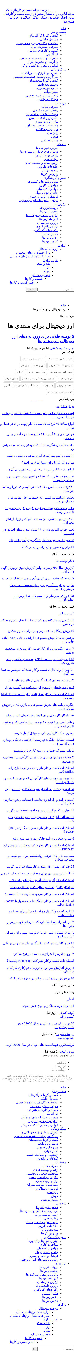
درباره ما (60, 1066)
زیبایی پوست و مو (46, 155)
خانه (63, 28)
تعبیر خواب (51, 91)
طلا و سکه (43, 263)
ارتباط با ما (59, 1069)
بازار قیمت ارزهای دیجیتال (33, 252)
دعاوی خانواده (11, 378)
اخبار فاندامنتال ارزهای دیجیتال (30, 256)
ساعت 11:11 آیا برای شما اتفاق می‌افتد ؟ (47, 462)
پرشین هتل (25, 365)
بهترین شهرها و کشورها (43, 181)
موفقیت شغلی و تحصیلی (42, 114)
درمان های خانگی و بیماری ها (39, 151)
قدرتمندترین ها (48, 219)
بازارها (62, 245)
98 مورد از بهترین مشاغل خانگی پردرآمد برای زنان (41, 540)
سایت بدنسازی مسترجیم (33, 358)
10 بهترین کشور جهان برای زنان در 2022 (48, 547)
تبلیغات (61, 1062)
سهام (46, 271)
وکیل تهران (48, 385)
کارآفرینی (52, 54)
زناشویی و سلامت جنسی (42, 95)
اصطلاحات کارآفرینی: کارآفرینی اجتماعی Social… (41, 880)
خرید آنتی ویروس (64, 385)
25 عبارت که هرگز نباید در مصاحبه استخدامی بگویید (40, 810)
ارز (48, 267)
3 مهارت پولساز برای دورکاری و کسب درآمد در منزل (39, 687)
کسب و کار (58, 31)
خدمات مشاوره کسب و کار (60, 358)
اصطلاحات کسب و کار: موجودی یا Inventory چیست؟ (39, 894)
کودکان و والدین (47, 99)
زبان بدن (52, 133)
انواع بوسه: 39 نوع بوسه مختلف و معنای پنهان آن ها (41, 469)
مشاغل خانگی (49, 39)
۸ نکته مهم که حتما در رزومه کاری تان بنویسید (44, 750)
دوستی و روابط (48, 84)
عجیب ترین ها (49, 211)
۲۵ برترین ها (50, 241)
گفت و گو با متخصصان (43, 80)
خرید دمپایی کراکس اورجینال (26, 385)
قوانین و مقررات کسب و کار (39, 65)
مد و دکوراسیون (47, 88)
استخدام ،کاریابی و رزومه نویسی (37, 43)
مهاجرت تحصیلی (47, 189)
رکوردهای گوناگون (46, 230)
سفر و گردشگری (55, 177)
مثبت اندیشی (49, 140)
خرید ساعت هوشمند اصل (60, 372)
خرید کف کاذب (65, 378)
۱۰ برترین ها (50, 237)
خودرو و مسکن (40, 275)
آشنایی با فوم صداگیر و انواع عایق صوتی (48, 1006)
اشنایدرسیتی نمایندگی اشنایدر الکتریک (38, 378)
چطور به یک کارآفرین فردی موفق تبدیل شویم (44, 733)
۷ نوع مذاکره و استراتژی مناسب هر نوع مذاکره (43, 954)
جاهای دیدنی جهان (46, 192)
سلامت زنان (50, 170)
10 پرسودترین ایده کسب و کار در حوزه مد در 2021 (41, 978)
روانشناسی (51, 159)
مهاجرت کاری (49, 185)
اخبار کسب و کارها (22, 282)
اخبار (71, 999)
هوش (54, 136)
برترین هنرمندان (47, 222)
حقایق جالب (50, 234)
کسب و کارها (33, 278)
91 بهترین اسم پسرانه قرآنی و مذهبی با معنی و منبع (40, 455)
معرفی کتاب (50, 106)
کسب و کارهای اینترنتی (43, 50)
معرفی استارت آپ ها (44, 46)
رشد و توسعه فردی (45, 110)
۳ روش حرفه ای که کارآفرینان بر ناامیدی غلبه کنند (41, 680)
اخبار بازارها (50, 260)
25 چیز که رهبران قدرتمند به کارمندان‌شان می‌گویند (40, 866)
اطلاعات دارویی (47, 166)
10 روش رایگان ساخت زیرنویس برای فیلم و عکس (41, 631)
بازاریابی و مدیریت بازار (43, 61)
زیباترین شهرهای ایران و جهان (38, 200)
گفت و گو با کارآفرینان (43, 35)
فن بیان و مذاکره (47, 129)
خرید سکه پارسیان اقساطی (60, 392)
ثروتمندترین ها (49, 207)
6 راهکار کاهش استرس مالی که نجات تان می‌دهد (42, 887)
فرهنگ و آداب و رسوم (44, 196)
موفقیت (60, 103)
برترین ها (60, 204)
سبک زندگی (58, 69)
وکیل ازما (20, 372)
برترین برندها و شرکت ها (42, 215)
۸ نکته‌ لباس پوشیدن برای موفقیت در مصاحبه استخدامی (37, 873)
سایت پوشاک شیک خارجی (60, 365)
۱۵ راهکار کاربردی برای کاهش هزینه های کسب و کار (39, 715)
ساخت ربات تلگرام (36, 372)
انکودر (7, 385)
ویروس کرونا (49, 174)
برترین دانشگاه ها (47, 226)
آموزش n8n (39, 365)
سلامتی (61, 144)
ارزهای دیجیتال (48, 249)
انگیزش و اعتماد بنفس (43, 118)
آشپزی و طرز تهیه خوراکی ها (39, 73)
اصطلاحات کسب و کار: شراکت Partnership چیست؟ (40, 960)
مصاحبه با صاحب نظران (42, 125)
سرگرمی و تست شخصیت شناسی (36, 76)
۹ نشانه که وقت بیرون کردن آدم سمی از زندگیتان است (38, 578)
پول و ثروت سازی (46, 121)
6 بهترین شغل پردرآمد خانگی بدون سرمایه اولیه (43, 838)
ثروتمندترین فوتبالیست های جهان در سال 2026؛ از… (40, 1044)
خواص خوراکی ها (47, 147)
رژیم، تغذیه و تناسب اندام (41, 162)
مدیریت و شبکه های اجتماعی (39, 58)
